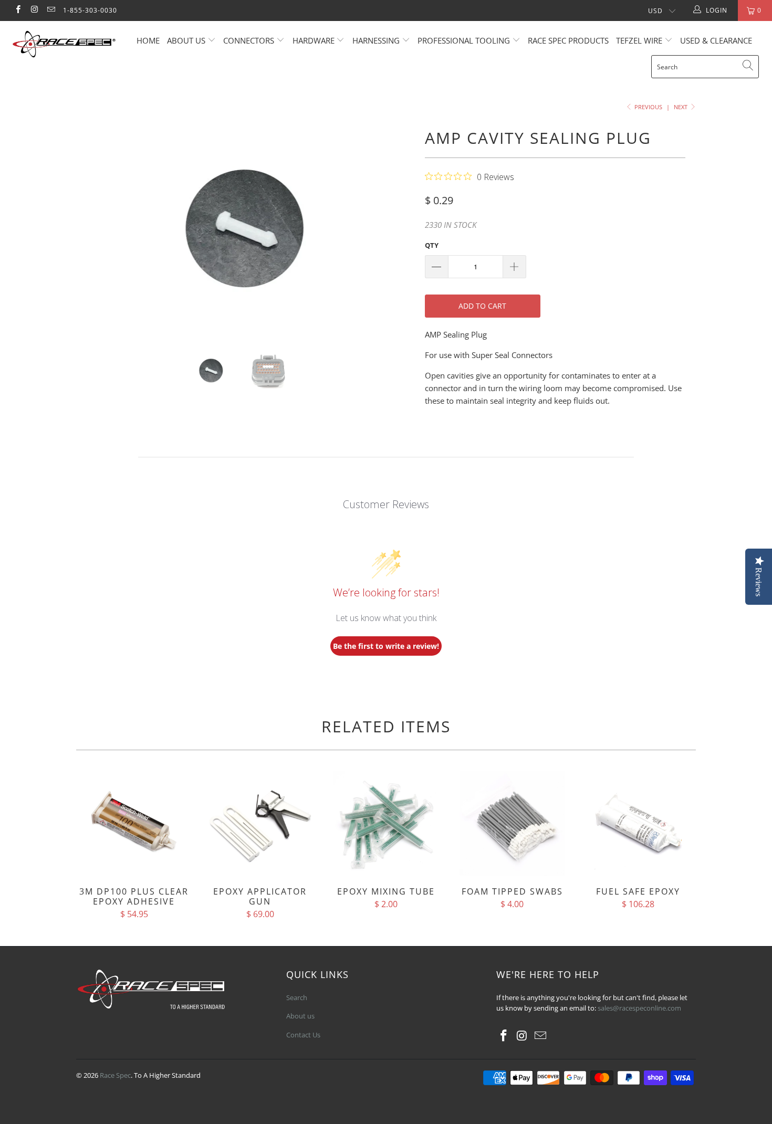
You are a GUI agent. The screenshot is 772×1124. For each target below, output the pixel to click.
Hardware (314, 40)
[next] (396, 229)
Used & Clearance (716, 40)
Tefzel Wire (639, 40)
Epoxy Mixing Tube (386, 823)
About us (187, 40)
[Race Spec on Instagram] (33, 10)
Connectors (248, 40)
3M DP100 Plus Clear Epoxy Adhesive (134, 823)
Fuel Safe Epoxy (638, 823)
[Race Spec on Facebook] (17, 10)
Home (148, 40)
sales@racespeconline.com (639, 1008)
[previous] (94, 229)
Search (296, 997)
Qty (432, 245)
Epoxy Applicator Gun (260, 823)
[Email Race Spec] (50, 10)
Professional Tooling (465, 40)
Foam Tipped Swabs (512, 823)
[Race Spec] (67, 45)
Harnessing (376, 40)
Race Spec (115, 1075)
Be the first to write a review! (386, 646)
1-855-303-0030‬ (90, 10)
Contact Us (303, 1034)
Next (681, 107)
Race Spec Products (568, 40)
